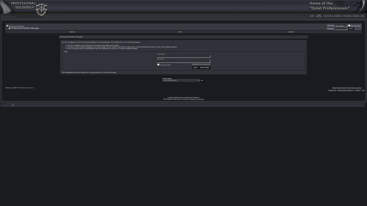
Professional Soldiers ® (16, 26)
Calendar (291, 32)
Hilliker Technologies (197, 99)
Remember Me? (356, 26)
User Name (331, 25)
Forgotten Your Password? (201, 64)
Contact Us (332, 90)
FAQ (179, 32)
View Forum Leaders (354, 88)
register (93, 72)
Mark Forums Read (339, 88)
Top (363, 90)
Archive (358, 90)
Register (72, 32)
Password (330, 28)
